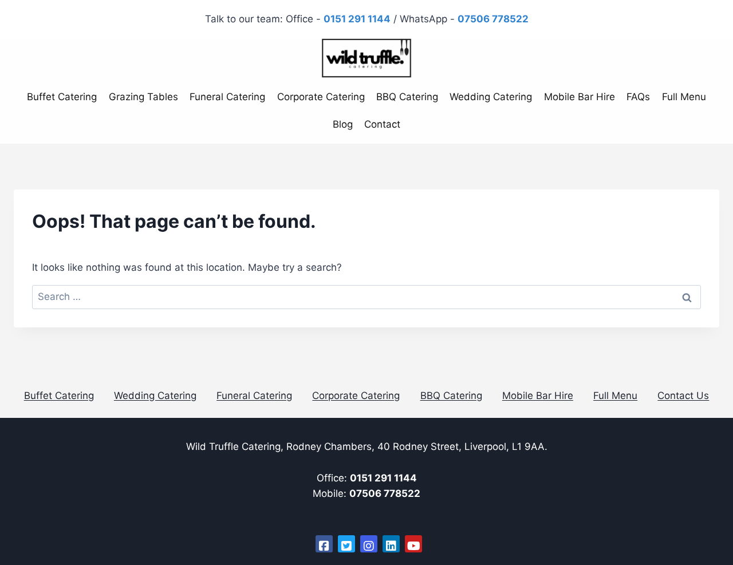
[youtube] (413, 543)
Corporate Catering (321, 96)
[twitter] (346, 543)
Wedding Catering (491, 96)
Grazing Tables (143, 96)
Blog (343, 124)
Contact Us (683, 395)
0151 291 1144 (383, 478)
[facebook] (324, 543)
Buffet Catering (62, 96)
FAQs (638, 96)
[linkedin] (391, 543)
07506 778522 (384, 493)
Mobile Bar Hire (579, 96)
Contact (382, 124)
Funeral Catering (227, 96)
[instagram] (368, 543)
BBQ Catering (407, 96)
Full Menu (684, 96)
